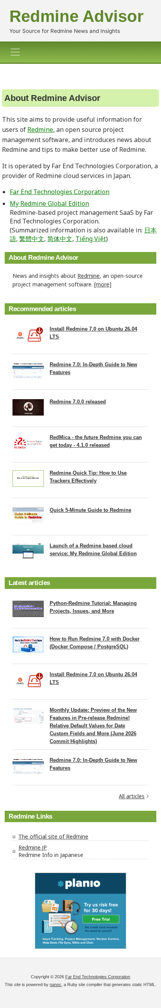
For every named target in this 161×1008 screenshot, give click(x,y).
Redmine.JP (32, 847)
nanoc (55, 984)
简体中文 (59, 238)
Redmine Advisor (76, 16)
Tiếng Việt (90, 238)
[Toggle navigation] (17, 52)
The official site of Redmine (53, 836)
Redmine (40, 129)
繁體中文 (31, 238)
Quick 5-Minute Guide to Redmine (90, 510)
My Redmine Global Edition (49, 203)
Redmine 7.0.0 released (78, 402)
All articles (132, 796)
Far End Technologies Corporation (59, 191)
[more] (102, 284)
